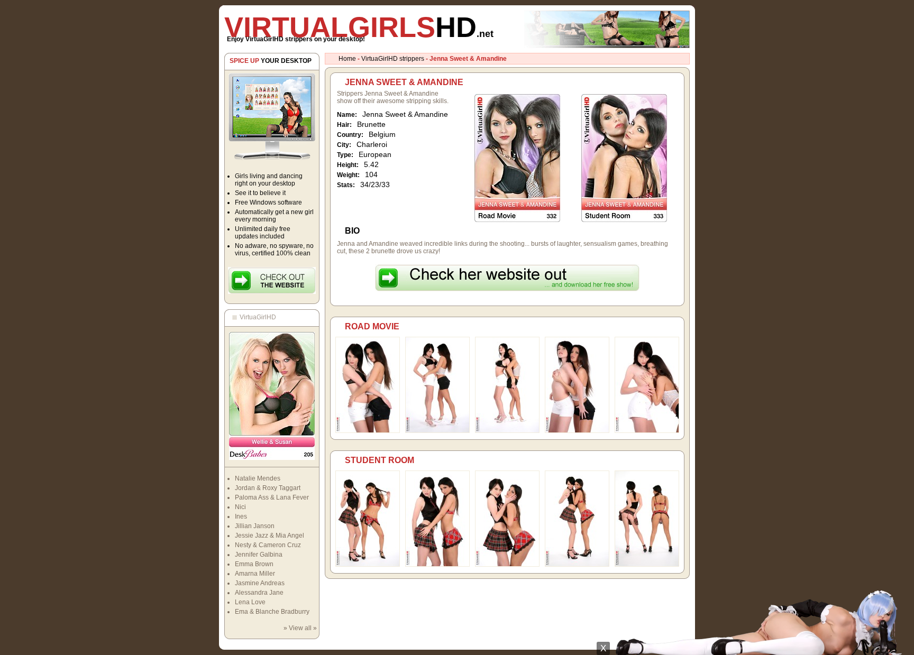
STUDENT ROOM (379, 460)
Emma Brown (254, 564)
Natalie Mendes (257, 478)
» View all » (300, 628)
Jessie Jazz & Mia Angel (269, 535)
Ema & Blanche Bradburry (272, 611)
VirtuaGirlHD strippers (392, 58)
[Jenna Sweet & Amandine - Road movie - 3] (507, 431)
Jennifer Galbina (258, 554)
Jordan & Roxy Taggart (267, 488)
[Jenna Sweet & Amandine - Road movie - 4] (577, 431)
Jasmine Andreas (260, 583)
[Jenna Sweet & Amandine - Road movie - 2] (437, 431)
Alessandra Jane (259, 592)
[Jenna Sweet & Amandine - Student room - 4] (577, 564)
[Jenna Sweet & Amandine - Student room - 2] (437, 564)
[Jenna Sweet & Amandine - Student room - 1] (367, 564)
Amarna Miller (255, 573)
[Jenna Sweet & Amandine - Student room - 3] (507, 564)
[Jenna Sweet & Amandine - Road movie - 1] (367, 431)
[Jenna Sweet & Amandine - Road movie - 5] (647, 431)
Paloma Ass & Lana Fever (272, 497)
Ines (241, 516)
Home (347, 58)
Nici (240, 507)
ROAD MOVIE (372, 326)
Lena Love (250, 602)
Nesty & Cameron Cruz (268, 545)
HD (358, 27)
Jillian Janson (255, 526)
